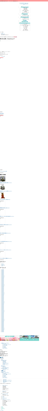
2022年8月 (2, 304)
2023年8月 (2, 295)
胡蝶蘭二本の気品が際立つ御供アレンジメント (6, 182)
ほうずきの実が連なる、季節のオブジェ (5, 199)
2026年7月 (2, 270)
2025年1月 (2, 283)
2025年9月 (2, 277)
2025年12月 (2, 275)
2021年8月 (2, 313)
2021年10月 (2, 311)
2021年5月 (2, 315)
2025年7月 (2, 279)
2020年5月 (2, 324)
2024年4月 (2, 289)
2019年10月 (2, 329)
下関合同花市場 (4, 379)
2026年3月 (2, 273)
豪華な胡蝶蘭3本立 (2, 113)
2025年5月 (2, 280)
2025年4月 (2, 281)
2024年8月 (2, 286)
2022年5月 (2, 306)
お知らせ (2, 264)
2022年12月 (2, 301)
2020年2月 (2, 326)
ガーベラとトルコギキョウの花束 (3, 171)
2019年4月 (2, 331)
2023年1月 (2, 300)
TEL (1, 409)
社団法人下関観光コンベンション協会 (7, 381)
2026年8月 (2, 269)
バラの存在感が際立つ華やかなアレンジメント (6, 241)
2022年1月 (2, 309)
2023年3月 (2, 299)
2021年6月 (2, 314)
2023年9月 (2, 294)
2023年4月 (2, 298)
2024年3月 (2, 290)
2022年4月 (2, 307)
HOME (2, 407)
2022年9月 (2, 303)
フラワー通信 (3, 56)
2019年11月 (2, 328)
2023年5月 (2, 297)
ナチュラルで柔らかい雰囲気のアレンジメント (6, 258)
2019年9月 (2, 330)
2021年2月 (2, 317)
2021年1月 (2, 318)
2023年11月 (2, 293)
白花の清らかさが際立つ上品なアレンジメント (6, 224)
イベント (2, 263)
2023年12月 (2, 292)
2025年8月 (2, 278)
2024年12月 (2, 284)
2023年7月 (2, 296)
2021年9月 (2, 312)
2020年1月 (2, 327)
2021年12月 (2, 310)
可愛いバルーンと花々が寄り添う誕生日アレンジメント (7, 216)
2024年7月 (2, 287)
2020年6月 (2, 323)
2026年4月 (2, 272)
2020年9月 (2, 321)
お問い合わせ (3, 408)
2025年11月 (2, 276)
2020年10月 (2, 320)
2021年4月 (2, 316)
